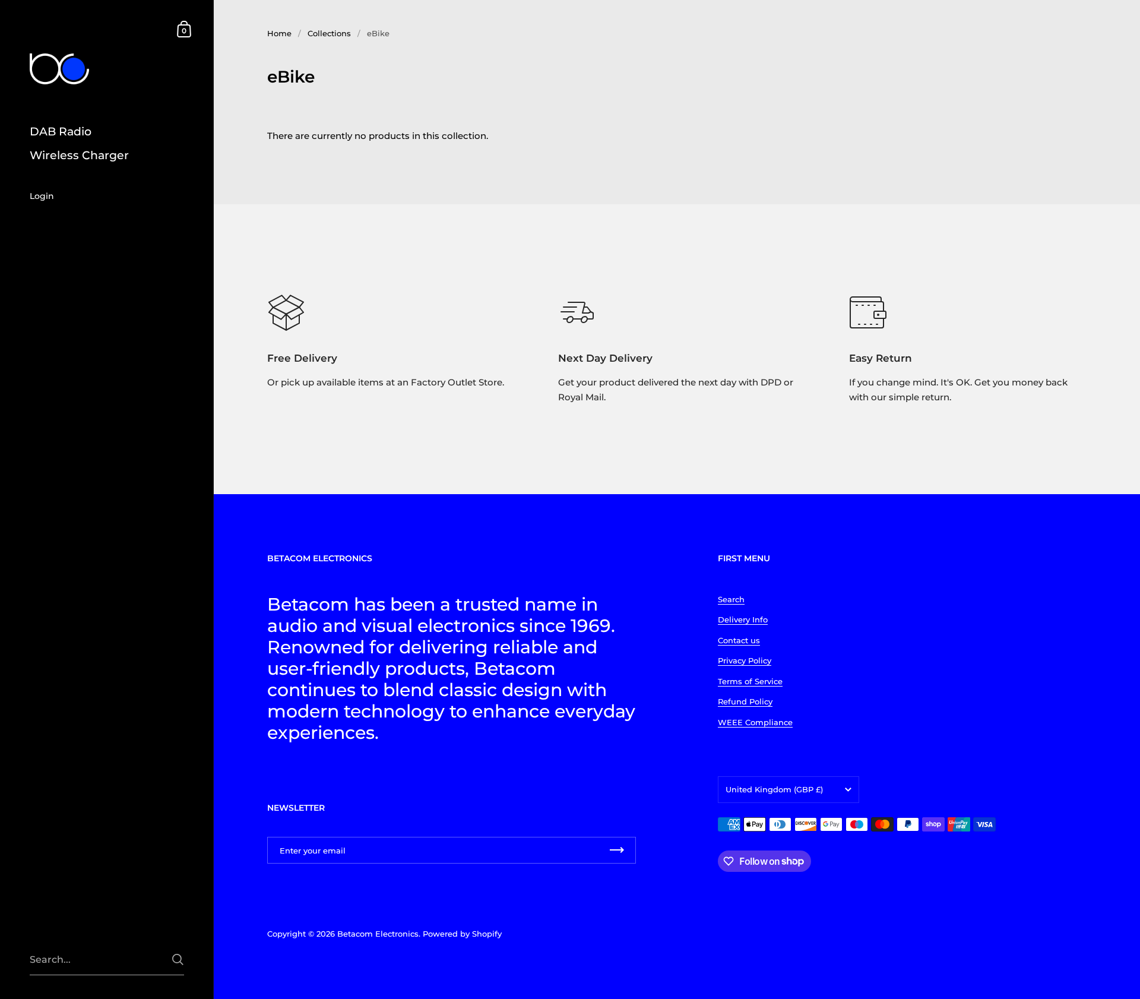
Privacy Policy (744, 660)
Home (279, 33)
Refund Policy (745, 701)
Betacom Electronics (378, 933)
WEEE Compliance (755, 722)
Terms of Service (750, 681)
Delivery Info (743, 619)
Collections (329, 33)
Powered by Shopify (462, 933)
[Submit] (178, 959)
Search (731, 599)
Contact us (739, 640)
